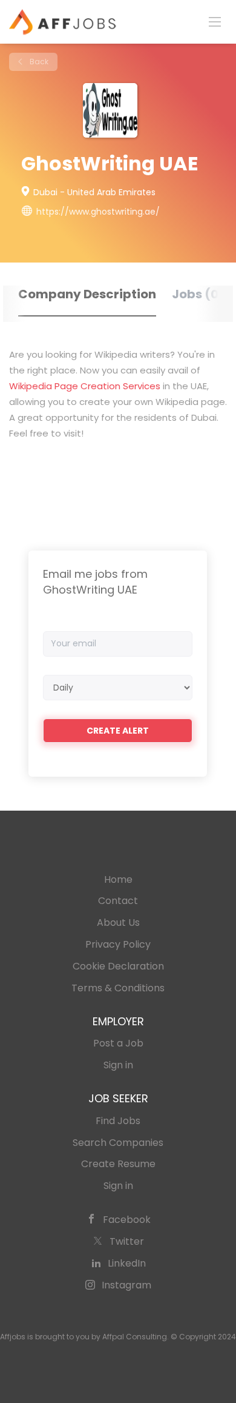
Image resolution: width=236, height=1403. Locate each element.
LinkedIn (127, 1263)
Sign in (118, 1065)
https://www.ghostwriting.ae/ (98, 212)
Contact (118, 901)
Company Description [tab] (87, 294)
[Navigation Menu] (215, 21)
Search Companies (118, 1143)
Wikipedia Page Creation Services (84, 386)
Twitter (127, 1241)
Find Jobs (118, 1121)
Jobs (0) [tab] (198, 294)
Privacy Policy (118, 944)
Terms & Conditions (118, 988)
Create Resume (118, 1164)
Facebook (127, 1220)
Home (118, 879)
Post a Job (118, 1043)
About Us (118, 922)
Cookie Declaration (118, 966)
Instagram (126, 1285)
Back (38, 61)
